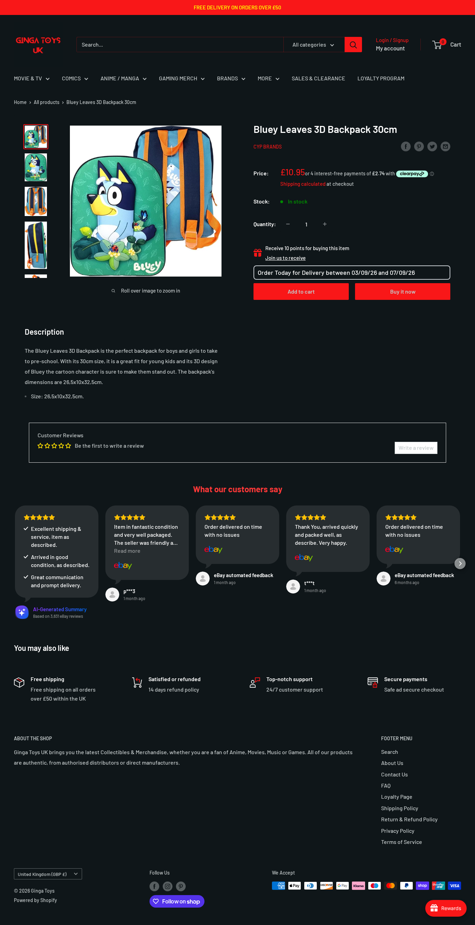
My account (390, 48)
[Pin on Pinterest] (419, 146)
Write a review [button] (416, 447)
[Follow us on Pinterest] (181, 886)
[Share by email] (445, 146)
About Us (392, 762)
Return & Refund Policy (409, 819)
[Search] (353, 44)
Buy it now (403, 291)
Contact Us (394, 774)
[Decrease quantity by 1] (288, 224)
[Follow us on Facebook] (154, 886)
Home (20, 102)
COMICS (71, 78)
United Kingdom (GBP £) (42, 874)
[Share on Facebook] (406, 146)
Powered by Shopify (35, 900)
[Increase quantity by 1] (324, 224)
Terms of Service (401, 841)
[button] (15, 563)
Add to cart (301, 291)
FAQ (386, 785)
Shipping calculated (302, 184)
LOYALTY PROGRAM (380, 78)
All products (46, 102)
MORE (265, 78)
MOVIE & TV (28, 78)
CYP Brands (267, 147)
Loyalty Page (396, 796)
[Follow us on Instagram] (167, 886)
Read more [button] (127, 550)
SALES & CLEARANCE (318, 78)
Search (389, 751)
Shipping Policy (399, 808)
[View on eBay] (123, 565)
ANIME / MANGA (119, 78)
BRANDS (227, 78)
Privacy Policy (397, 830)
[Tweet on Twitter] (432, 146)
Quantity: (264, 224)
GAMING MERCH (178, 78)
